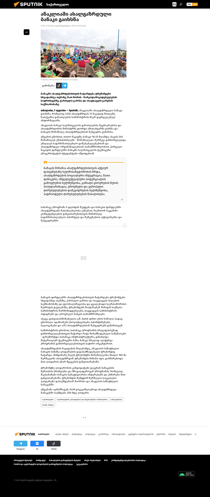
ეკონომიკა (103, 434)
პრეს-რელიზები (92, 460)
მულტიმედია (185, 434)
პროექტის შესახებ (23, 460)
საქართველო (47, 400)
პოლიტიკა (90, 434)
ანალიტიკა (77, 434)
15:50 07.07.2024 (47, 26)
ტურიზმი (161, 434)
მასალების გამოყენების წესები (65, 460)
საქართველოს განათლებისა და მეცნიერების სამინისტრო (82, 400)
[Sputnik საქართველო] (29, 8)
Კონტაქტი (41, 460)
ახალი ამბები (48, 405)
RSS (106, 460)
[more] (122, 199)
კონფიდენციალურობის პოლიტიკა (128, 460)
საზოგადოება (116, 400)
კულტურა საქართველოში (141, 434)
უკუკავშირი (82, 464)
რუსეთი (172, 434)
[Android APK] (186, 474)
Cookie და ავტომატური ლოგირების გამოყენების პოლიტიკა (43, 464)
